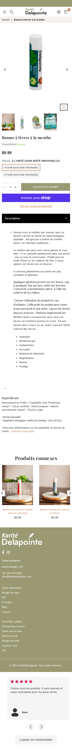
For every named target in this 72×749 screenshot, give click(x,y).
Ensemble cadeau (12, 621)
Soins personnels (11, 587)
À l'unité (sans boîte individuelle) (21, 167)
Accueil (6, 19)
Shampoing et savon (13, 626)
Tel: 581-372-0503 (12, 573)
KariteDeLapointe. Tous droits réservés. (40, 665)
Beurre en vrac (10, 635)
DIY (4, 597)
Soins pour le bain (12, 631)
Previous (5, 70)
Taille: (31, 160)
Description (12, 218)
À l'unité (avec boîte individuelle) (21, 174)
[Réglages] (58, 12)
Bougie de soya (10, 592)
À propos (7, 602)
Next (67, 70)
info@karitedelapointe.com (16, 576)
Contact (6, 612)
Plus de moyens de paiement (36, 206)
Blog (4, 607)
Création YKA (9, 645)
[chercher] (11, 12)
